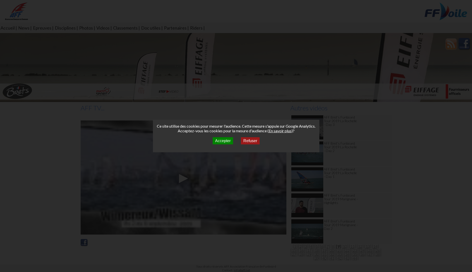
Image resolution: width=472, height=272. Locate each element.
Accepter (223, 141)
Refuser (250, 141)
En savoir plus (280, 130)
